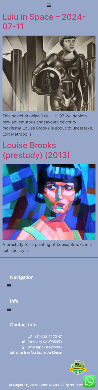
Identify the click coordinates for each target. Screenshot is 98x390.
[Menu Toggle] (49, 5)
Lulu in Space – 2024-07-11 (44, 21)
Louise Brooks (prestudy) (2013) (36, 150)
